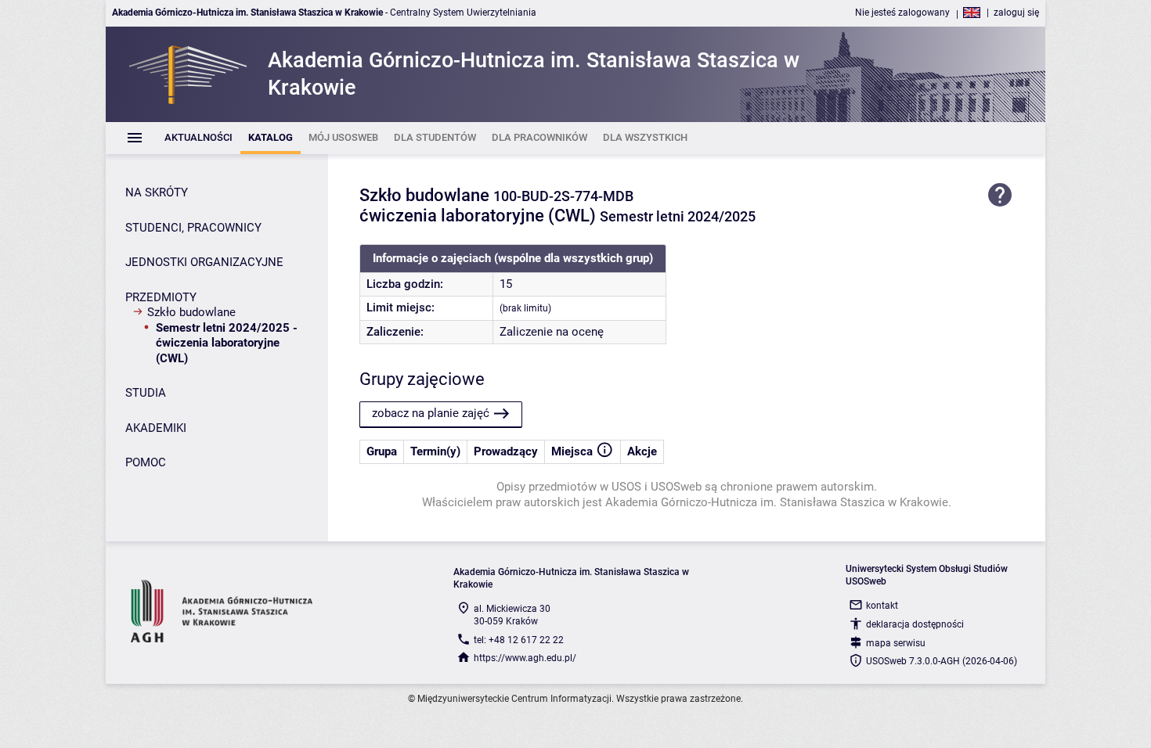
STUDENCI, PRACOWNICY (193, 228)
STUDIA (145, 393)
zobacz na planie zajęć (430, 413)
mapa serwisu (895, 643)
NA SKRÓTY (156, 192)
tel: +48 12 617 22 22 (519, 640)
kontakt (882, 605)
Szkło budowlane (191, 312)
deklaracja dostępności (915, 624)
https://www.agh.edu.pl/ (525, 658)
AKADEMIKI (155, 428)
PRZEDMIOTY (161, 297)
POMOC (145, 462)
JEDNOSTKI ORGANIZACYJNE (204, 262)
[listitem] (198, 138)
